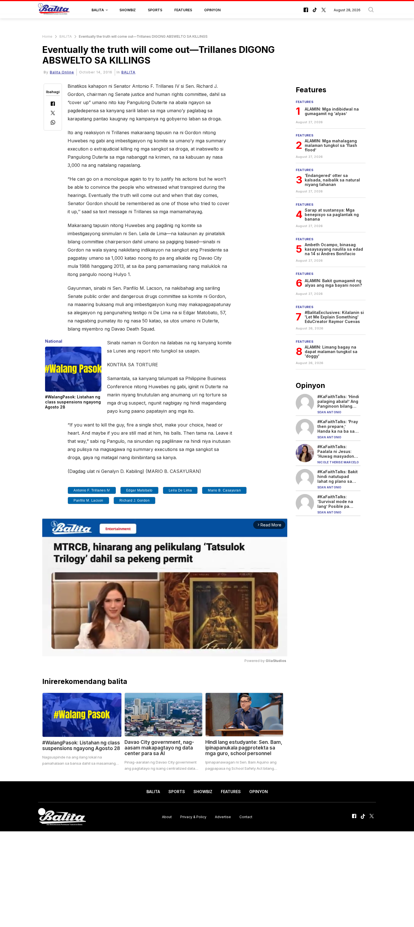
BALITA (98, 10)
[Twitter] (53, 113)
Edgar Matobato (139, 490)
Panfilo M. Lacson (88, 500)
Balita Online (62, 72)
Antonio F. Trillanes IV (92, 490)
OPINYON (212, 10)
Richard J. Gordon (134, 500)
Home (47, 36)
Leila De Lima (180, 490)
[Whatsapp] (53, 123)
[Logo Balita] (54, 10)
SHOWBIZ (127, 10)
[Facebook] (53, 104)
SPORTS (155, 10)
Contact (245, 816)
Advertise (223, 816)
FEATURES (183, 10)
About (167, 816)
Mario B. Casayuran (224, 490)
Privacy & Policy (193, 816)
